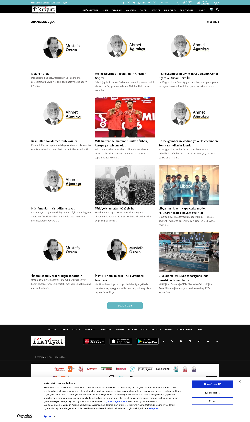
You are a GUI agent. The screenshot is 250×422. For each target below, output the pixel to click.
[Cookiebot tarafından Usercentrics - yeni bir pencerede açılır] (24, 416)
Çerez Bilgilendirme (117, 401)
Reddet (212, 401)
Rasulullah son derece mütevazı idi (54, 141)
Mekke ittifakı (40, 74)
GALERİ (143, 10)
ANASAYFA (52, 329)
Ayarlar (47, 416)
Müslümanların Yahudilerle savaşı (53, 208)
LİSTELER (155, 10)
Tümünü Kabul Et (212, 384)
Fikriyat (44, 357)
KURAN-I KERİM (105, 329)
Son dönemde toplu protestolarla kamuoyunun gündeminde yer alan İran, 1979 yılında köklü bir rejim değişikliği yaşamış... (123, 216)
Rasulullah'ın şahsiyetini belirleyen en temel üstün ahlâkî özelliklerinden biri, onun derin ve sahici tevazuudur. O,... (61, 147)
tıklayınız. (153, 408)
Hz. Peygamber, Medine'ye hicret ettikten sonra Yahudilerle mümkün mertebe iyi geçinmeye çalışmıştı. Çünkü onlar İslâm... (187, 153)
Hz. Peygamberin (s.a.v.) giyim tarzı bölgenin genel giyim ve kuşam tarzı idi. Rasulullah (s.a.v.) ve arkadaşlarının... (188, 84)
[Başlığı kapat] (240, 382)
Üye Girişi (56, 3)
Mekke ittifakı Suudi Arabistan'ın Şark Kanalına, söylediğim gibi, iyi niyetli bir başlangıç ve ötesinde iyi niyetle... (59, 81)
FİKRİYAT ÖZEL (187, 10)
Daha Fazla (125, 305)
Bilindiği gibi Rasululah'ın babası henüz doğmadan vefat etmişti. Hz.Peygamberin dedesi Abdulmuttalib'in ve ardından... (124, 86)
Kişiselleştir (211, 392)
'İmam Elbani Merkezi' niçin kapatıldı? (56, 276)
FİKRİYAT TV (170, 10)
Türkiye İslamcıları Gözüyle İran (115, 208)
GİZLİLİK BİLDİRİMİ (184, 329)
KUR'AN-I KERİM (90, 10)
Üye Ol (65, 3)
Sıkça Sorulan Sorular (40, 3)
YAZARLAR (117, 10)
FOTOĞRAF (132, 329)
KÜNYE (199, 329)
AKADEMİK (130, 10)
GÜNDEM (64, 329)
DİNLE (201, 10)
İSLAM (105, 10)
